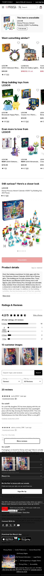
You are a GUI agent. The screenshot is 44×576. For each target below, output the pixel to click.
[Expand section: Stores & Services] (22, 470)
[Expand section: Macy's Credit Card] (22, 465)
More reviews (22, 441)
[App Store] (8, 539)
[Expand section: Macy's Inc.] (22, 476)
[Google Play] (24, 539)
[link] (11, 70)
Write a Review (37, 315)
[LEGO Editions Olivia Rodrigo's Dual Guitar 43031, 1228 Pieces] (11, 146)
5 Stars (4, 324)
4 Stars (4, 328)
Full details (22, 28)
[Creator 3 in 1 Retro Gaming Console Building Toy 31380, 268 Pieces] (30, 99)
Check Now (26, 512)
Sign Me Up (22, 491)
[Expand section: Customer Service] (22, 459)
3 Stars (4, 331)
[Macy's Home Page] (11, 7)
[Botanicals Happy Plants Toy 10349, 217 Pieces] (11, 99)
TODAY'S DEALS (7, 2)
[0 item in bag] (40, 7)
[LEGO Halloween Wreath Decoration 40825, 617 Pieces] (11, 52)
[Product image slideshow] (22, 227)
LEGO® (20, 21)
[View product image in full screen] (4, 246)
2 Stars (4, 335)
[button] (22, 227)
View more (6, 296)
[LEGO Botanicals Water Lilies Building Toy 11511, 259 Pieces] (30, 146)
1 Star (4, 339)
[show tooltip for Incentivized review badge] (15, 399)
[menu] (3, 7)
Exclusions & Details (16, 512)
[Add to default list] (18, 43)
